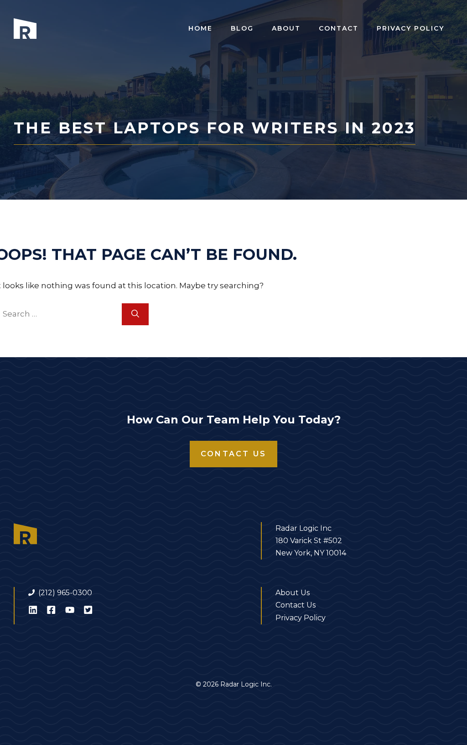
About (286, 28)
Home (200, 28)
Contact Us (233, 453)
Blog (242, 28)
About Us (292, 592)
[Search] (135, 314)
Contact (338, 28)
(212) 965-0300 (65, 592)
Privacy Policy (410, 28)
